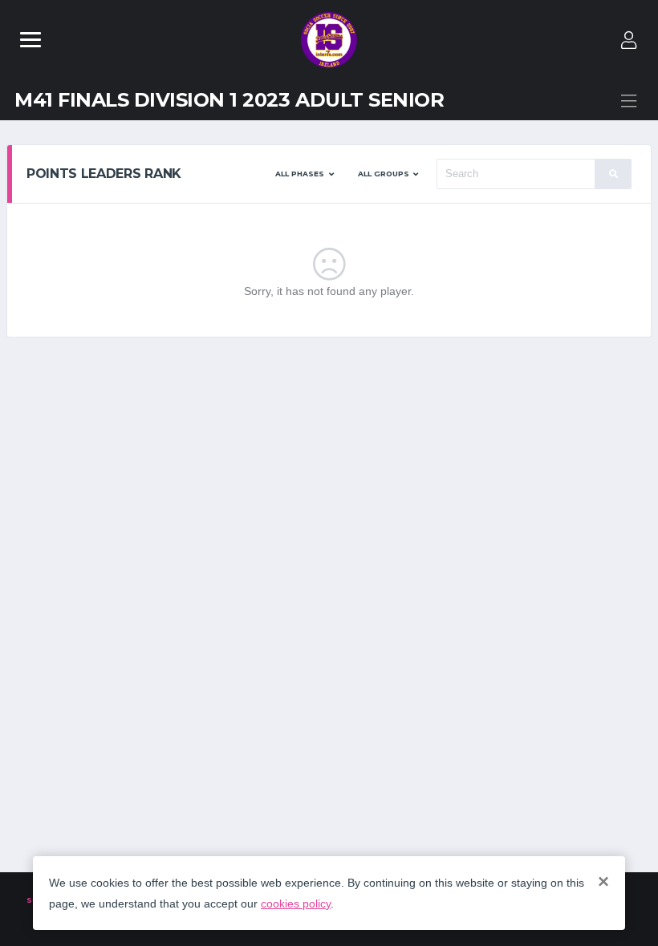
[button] (304, 174)
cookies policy (296, 903)
